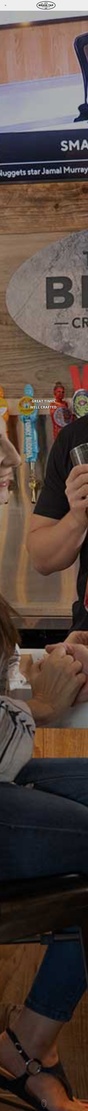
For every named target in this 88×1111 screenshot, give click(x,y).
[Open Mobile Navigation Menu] (6, 5)
